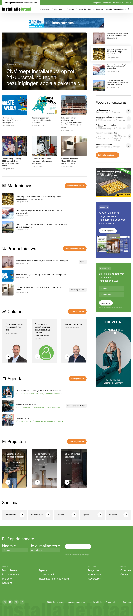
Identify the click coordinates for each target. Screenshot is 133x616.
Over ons (125, 570)
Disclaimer (127, 602)
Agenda (109, 9)
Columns (79, 9)
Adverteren (94, 578)
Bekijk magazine (108, 231)
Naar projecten (75, 441)
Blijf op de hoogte (18, 539)
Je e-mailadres (45, 545)
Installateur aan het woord (94, 9)
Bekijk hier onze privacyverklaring (110, 307)
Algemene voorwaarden (77, 602)
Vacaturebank (118, 9)
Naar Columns (75, 311)
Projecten (70, 9)
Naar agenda (76, 378)
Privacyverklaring (112, 602)
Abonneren (107, 3)
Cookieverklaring (96, 602)
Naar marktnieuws (74, 186)
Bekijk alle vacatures (106, 155)
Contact (128, 3)
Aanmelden (106, 303)
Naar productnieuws (73, 249)
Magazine (97, 3)
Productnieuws (57, 9)
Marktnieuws (45, 9)
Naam (9, 545)
